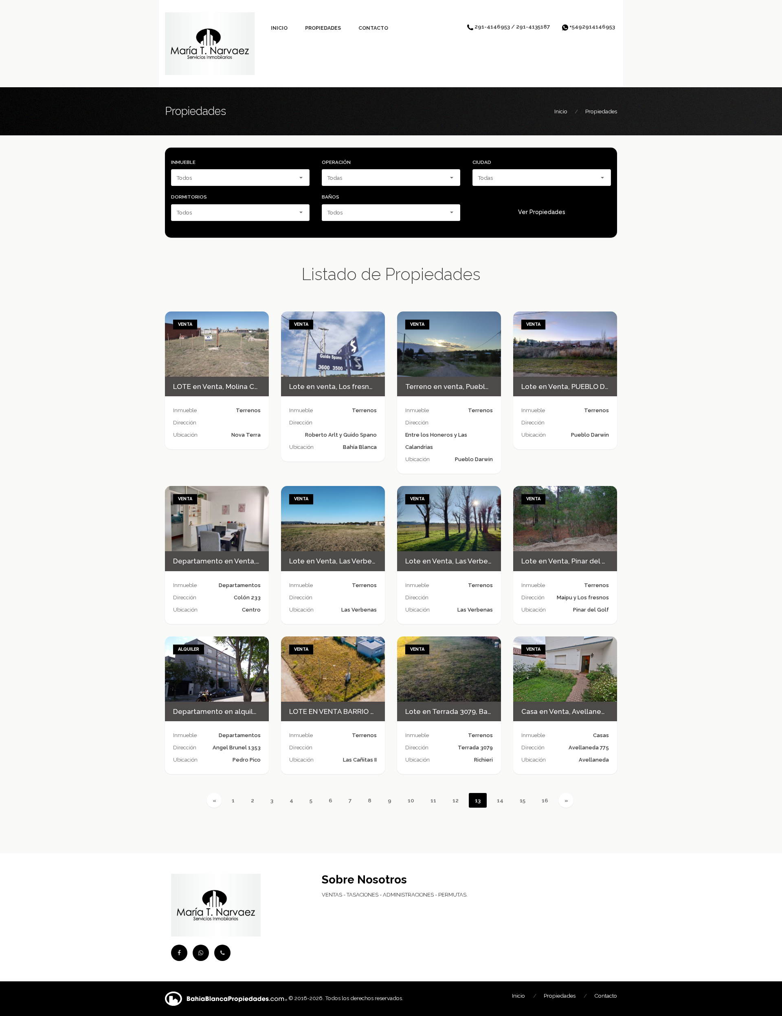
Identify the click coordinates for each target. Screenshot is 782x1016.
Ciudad (481, 162)
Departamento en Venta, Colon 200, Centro (245, 561)
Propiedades (323, 28)
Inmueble (183, 162)
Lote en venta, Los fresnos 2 (335, 386)
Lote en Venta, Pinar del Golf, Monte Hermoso (596, 561)
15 (522, 800)
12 (456, 800)
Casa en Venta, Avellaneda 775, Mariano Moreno (600, 711)
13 (478, 800)
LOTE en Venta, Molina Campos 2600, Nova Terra (253, 386)
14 (500, 800)
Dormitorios (189, 197)
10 (411, 800)
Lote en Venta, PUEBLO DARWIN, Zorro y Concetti (603, 386)
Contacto (373, 28)
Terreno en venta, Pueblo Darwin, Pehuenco (478, 386)
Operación (336, 162)
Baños (330, 197)
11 (433, 800)
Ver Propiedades (541, 212)
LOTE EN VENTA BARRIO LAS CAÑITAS (352, 711)
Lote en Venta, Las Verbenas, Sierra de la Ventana (371, 561)
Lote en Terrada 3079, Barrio (452, 711)
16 (545, 800)
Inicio (279, 28)
